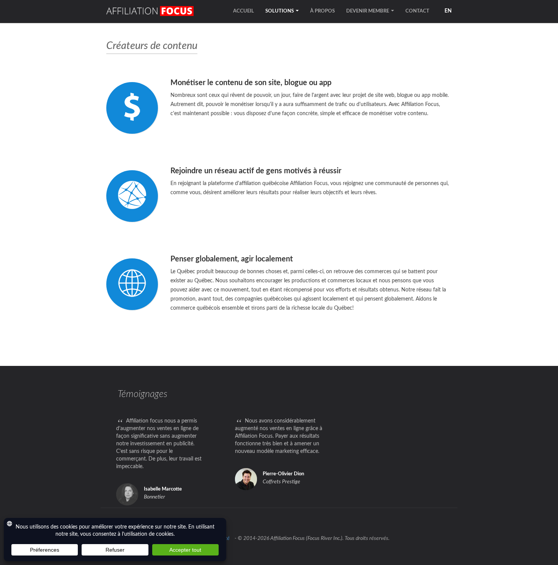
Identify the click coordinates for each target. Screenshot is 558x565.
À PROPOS (322, 11)
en (448, 11)
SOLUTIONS (280, 11)
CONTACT (417, 11)
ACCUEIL (243, 11)
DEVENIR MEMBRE (368, 11)
